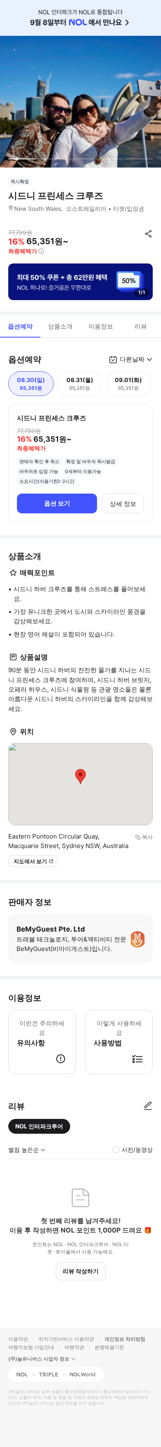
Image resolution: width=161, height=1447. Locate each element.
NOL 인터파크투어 (39, 1126)
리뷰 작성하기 (81, 1271)
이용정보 (100, 326)
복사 (147, 837)
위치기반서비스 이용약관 (66, 1339)
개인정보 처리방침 (124, 1339)
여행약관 (74, 1347)
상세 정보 (123, 504)
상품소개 (60, 326)
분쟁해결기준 (109, 1347)
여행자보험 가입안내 (31, 1347)
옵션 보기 (57, 503)
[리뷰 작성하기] (148, 1106)
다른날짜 (132, 359)
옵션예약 (20, 326)
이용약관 (18, 1339)
